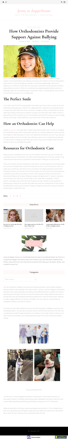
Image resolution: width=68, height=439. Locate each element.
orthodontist (13, 130)
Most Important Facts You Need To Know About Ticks (34, 225)
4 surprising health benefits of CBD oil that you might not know (55, 225)
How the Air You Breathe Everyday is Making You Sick (12, 225)
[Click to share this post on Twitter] (13, 196)
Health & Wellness (34, 27)
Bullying (5, 78)
